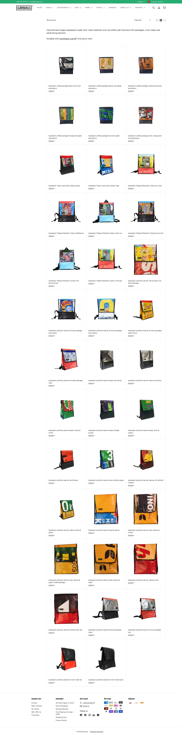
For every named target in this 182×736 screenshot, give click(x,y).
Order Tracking (36, 706)
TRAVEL (99, 7)
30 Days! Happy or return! (65, 703)
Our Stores (35, 709)
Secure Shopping (62, 706)
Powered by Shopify (96, 732)
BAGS (48, 7)
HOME (87, 7)
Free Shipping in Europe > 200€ (65, 713)
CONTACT (139, 7)
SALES (39, 7)
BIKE (77, 7)
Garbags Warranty (62, 709)
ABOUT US (125, 7)
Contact (34, 703)
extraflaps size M (67, 38)
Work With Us (36, 712)
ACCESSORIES (63, 7)
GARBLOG (112, 7)
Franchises (35, 715)
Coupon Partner (61, 720)
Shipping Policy (61, 717)
